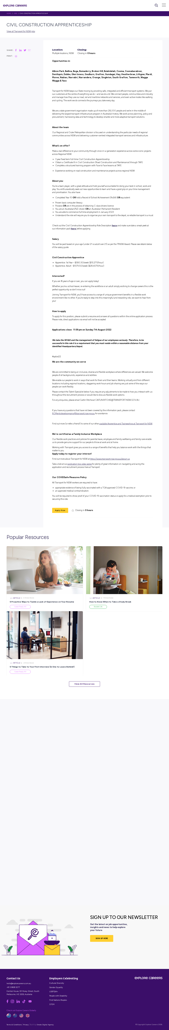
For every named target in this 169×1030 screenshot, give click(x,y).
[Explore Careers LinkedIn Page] (19, 1002)
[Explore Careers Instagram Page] (14, 1002)
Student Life (98, 607)
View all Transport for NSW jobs (21, 31)
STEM (51, 1004)
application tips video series (80, 464)
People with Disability (58, 996)
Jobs (15, 13)
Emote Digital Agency (45, 1025)
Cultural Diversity (56, 983)
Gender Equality (56, 987)
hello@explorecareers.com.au (19, 983)
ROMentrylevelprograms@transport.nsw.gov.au (73, 413)
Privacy (26, 1025)
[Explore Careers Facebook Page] (9, 1002)
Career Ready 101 (20, 607)
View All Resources (84, 684)
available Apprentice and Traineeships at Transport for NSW (125, 423)
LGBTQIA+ (53, 991)
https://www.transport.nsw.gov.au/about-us (110, 459)
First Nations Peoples (58, 1000)
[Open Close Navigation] (164, 5)
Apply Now (60, 510)
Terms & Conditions (14, 1025)
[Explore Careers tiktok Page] (25, 1002)
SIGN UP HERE (102, 938)
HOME (9, 13)
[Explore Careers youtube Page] (31, 1002)
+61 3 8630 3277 (13, 987)
